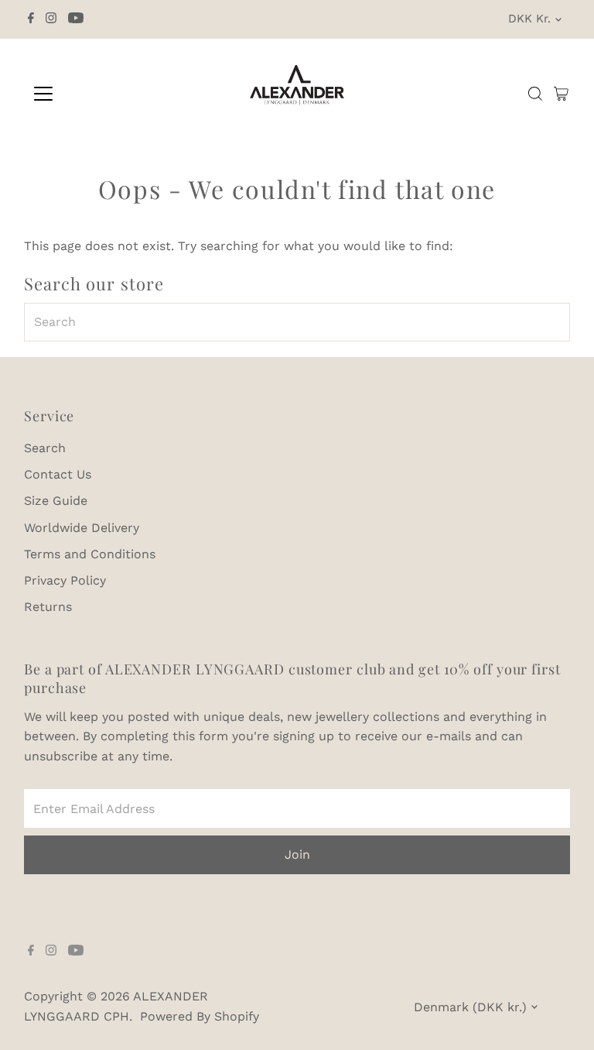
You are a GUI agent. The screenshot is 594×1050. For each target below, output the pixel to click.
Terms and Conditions (89, 554)
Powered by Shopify (199, 1016)
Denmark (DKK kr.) (470, 1007)
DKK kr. (529, 19)
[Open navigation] (88, 93)
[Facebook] (31, 19)
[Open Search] (535, 94)
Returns (48, 606)
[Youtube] (75, 19)
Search (45, 448)
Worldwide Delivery (81, 527)
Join (297, 854)
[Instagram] (51, 19)
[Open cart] (561, 94)
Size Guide (55, 500)
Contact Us (57, 474)
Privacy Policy (65, 580)
